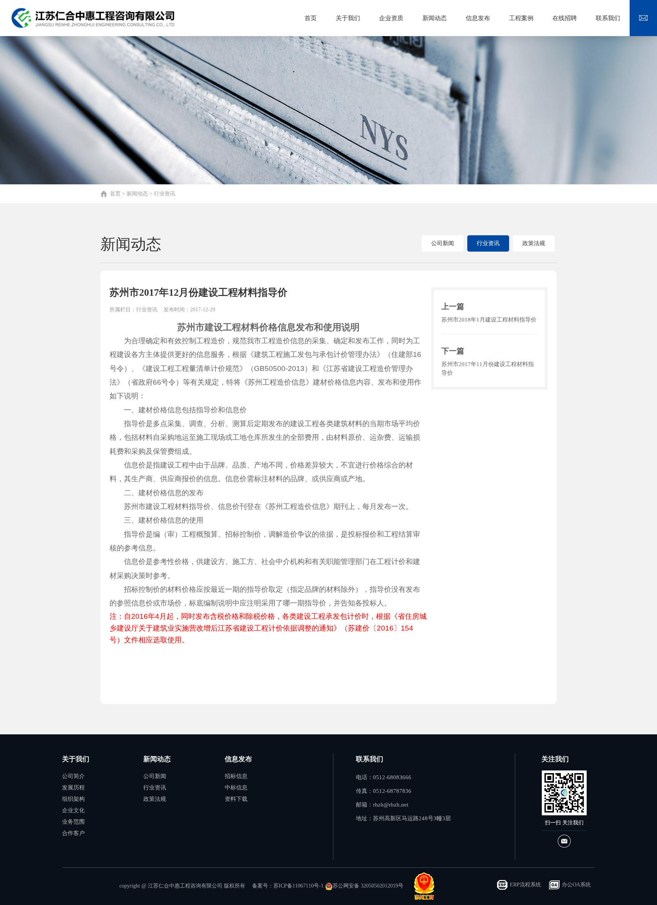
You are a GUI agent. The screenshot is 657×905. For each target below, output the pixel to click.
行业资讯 (164, 194)
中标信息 (236, 788)
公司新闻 (442, 243)
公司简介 (73, 776)
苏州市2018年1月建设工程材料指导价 (488, 320)
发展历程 (73, 788)
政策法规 (533, 243)
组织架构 (73, 799)
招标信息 (236, 776)
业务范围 (73, 822)
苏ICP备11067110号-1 (298, 886)
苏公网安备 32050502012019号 (368, 886)
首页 (115, 194)
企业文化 (73, 810)
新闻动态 (137, 194)
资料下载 (236, 799)
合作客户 (73, 833)
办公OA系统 (576, 885)
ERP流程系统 (525, 885)
